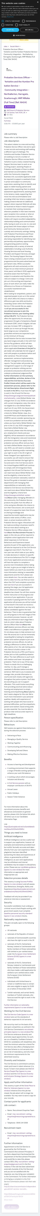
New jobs (23, 39)
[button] (20, 35)
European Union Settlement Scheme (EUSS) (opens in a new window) (21, 956)
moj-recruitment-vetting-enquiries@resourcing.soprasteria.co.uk (21, 1116)
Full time (7, 121)
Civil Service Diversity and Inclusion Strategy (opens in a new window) (18, 1076)
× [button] (37, 2)
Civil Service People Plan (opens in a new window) (19, 1071)
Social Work (14, 46)
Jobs (5, 46)
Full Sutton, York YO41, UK (16, 113)
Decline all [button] (29, 30)
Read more (10, 17)
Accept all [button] (10, 30)
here (5, 532)
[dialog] (20, 19)
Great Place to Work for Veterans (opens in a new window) (19, 1088)
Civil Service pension (16, 783)
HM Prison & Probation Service (18, 110)
